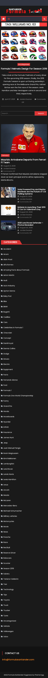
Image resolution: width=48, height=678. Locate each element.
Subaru (6, 574)
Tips (5, 594)
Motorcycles (8, 521)
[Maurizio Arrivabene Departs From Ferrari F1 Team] (24, 138)
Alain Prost (7, 259)
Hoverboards (8, 416)
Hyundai (6, 422)
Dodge (6, 354)
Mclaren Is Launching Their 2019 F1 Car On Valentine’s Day (31, 208)
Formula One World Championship (18, 395)
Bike (5, 301)
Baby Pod (7, 296)
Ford (5, 385)
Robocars (7, 558)
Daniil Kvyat (8, 343)
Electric (6, 364)
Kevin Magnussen (10, 453)
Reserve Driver (9, 553)
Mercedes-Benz (10, 505)
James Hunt (8, 437)
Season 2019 (8, 568)
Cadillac (6, 317)
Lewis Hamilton (9, 479)
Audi (5, 280)
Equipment (8, 369)
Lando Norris (8, 474)
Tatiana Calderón (10, 579)
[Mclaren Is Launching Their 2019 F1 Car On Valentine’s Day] (8, 210)
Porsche (6, 537)
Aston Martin (8, 275)
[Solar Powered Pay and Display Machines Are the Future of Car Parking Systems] (8, 192)
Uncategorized (23, 64)
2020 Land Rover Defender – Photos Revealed (30, 224)
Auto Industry (9, 285)
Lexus (5, 484)
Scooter (6, 563)
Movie (5, 526)
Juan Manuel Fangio (12, 448)
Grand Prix (7, 406)
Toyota (6, 600)
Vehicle (6, 626)
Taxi (5, 584)
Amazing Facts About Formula (16, 270)
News (5, 532)
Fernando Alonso (10, 380)
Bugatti (6, 312)
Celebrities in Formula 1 (13, 327)
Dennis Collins (9, 348)
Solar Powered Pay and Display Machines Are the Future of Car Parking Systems (32, 191)
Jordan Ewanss (26, 99)
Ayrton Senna (9, 291)
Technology (8, 589)
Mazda (6, 495)
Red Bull (6, 547)
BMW (5, 306)
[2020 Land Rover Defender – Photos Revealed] (8, 225)
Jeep (5, 443)
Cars (5, 322)
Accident (7, 249)
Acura (5, 254)
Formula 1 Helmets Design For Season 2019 (24, 68)
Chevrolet (7, 333)
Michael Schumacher (12, 511)
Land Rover (8, 469)
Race (5, 542)
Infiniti (6, 427)
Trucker (6, 610)
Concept (7, 338)
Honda (6, 411)
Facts (5, 374)
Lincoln (6, 490)
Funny (6, 401)
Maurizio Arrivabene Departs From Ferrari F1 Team (23, 161)
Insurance (7, 432)
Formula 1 (5, 155)
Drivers (6, 359)
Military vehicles (10, 516)
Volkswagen (8, 631)
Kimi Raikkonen (9, 458)
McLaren (7, 500)
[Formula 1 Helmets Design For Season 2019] (24, 45)
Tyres (5, 615)
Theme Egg (39, 675)
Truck (5, 605)
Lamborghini (8, 464)
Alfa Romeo (8, 264)
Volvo (5, 636)
